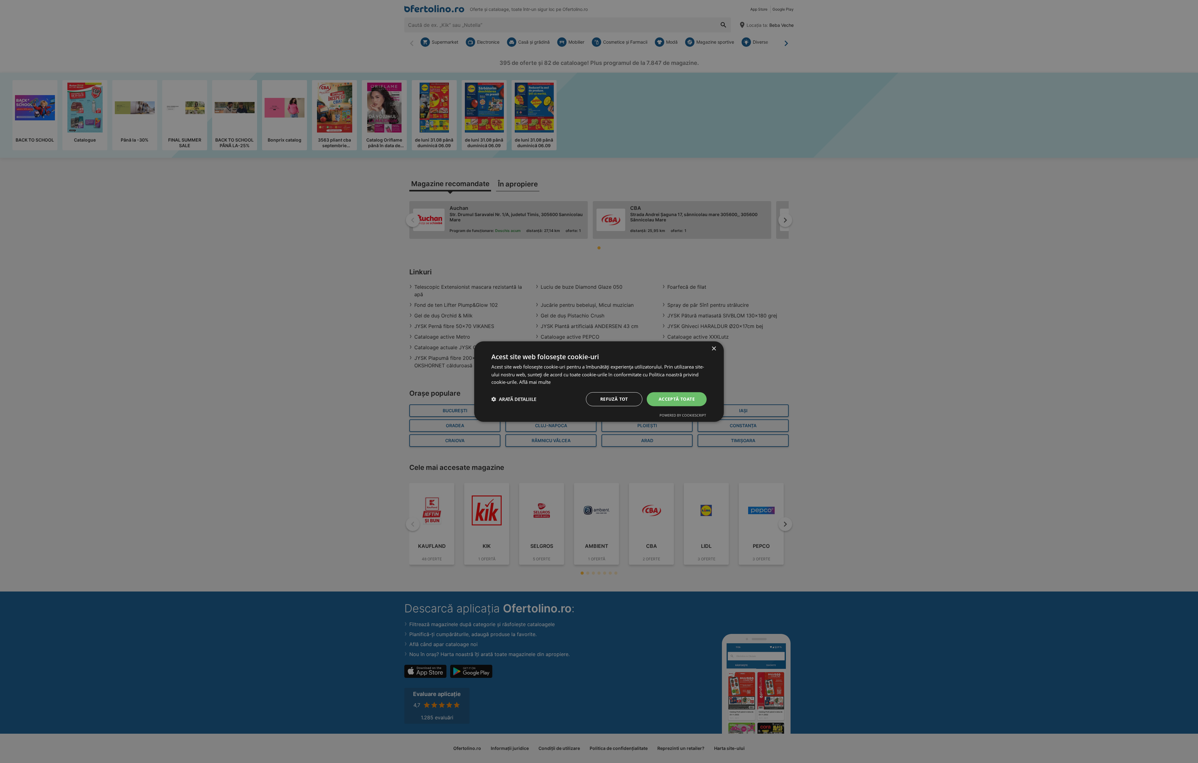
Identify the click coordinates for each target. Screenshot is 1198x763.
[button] (513, 399)
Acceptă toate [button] (677, 399)
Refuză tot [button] (614, 399)
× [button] (713, 348)
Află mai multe (535, 382)
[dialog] (599, 381)
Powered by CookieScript (683, 415)
